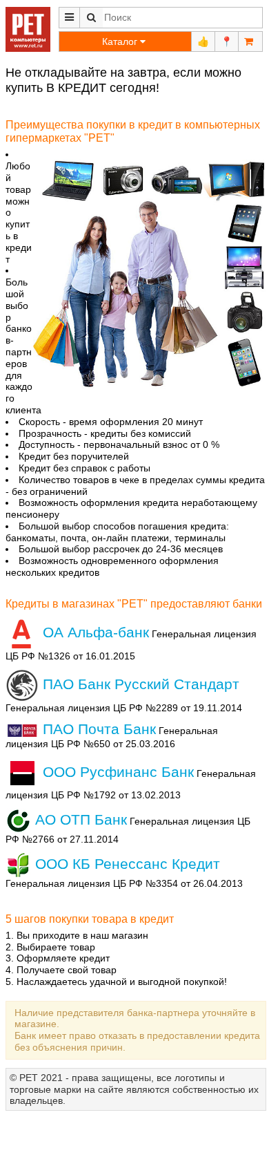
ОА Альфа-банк (94, 632)
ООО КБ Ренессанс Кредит (125, 864)
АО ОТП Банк (79, 819)
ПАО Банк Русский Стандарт (139, 684)
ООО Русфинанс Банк (116, 772)
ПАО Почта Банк (97, 729)
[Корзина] (250, 41)
